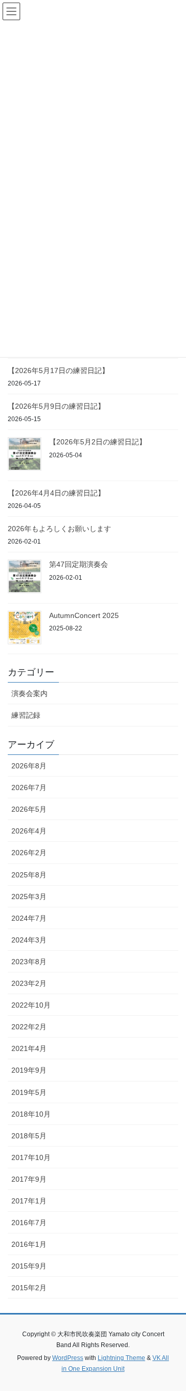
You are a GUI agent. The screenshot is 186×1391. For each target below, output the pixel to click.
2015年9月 (29, 1266)
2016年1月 (29, 1244)
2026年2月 (29, 852)
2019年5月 (29, 1092)
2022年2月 (29, 1027)
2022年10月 (31, 1005)
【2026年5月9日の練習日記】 (56, 406)
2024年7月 (29, 918)
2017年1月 (29, 1201)
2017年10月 (31, 1157)
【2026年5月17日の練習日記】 (58, 370)
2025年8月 (29, 875)
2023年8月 (29, 961)
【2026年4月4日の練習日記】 (56, 493)
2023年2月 (29, 983)
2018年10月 (31, 1114)
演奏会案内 (29, 693)
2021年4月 (29, 1048)
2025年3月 (29, 896)
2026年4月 (29, 831)
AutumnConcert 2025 (84, 615)
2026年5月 (29, 809)
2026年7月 (29, 787)
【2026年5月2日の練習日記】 (97, 442)
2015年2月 (29, 1288)
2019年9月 (29, 1070)
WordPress (67, 1358)
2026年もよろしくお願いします (59, 528)
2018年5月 (29, 1136)
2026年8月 (29, 766)
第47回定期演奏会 (78, 564)
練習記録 (25, 715)
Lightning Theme (121, 1358)
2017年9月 (29, 1179)
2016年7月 (29, 1222)
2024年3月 (29, 940)
